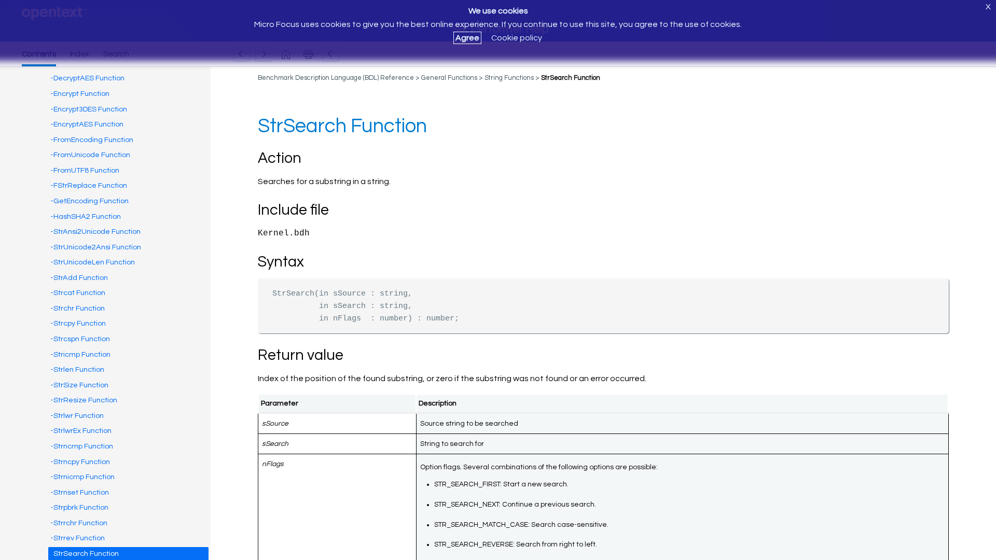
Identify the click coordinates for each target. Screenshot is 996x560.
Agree (467, 38)
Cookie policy (516, 38)
